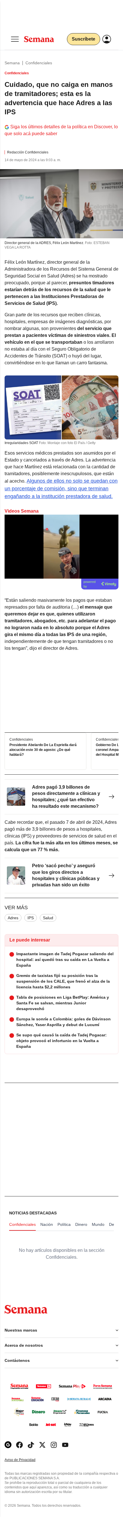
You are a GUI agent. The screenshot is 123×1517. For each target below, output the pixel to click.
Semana (12, 63)
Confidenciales (38, 63)
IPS (30, 918)
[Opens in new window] (19, 1444)
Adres (13, 918)
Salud (48, 918)
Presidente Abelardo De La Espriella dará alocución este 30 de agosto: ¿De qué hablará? (43, 750)
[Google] (8, 1444)
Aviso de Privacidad (26, 1460)
